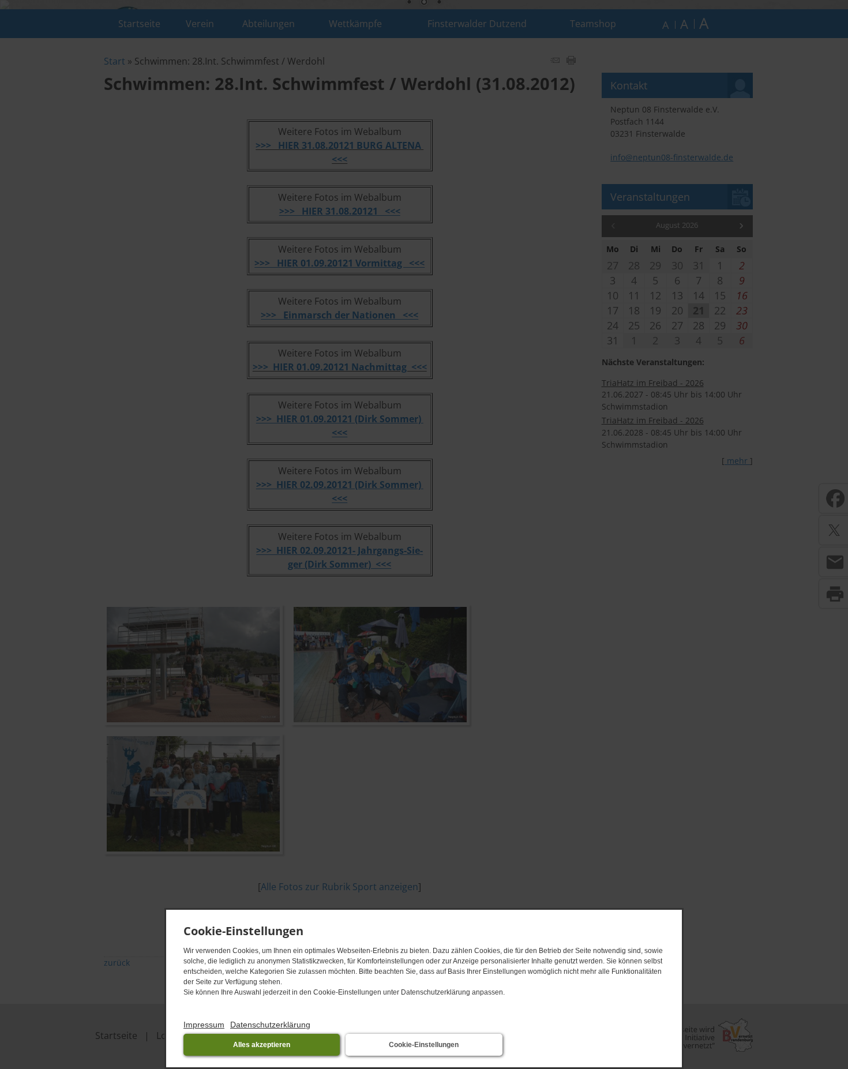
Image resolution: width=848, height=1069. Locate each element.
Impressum (203, 1024)
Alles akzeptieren (261, 1045)
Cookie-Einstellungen (424, 1045)
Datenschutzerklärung (270, 1024)
